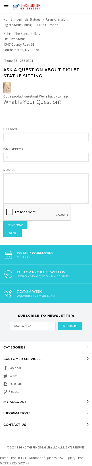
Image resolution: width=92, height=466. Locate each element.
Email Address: (13, 149)
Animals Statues (28, 19)
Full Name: (10, 129)
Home (7, 19)
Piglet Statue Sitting (17, 25)
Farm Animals (55, 19)
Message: (9, 170)
